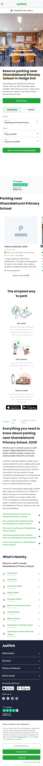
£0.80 (21, 275)
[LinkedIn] (16, 698)
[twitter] (12, 698)
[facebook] (3, 698)
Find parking (21, 101)
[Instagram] (8, 698)
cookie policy (22, 737)
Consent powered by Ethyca (30, 762)
